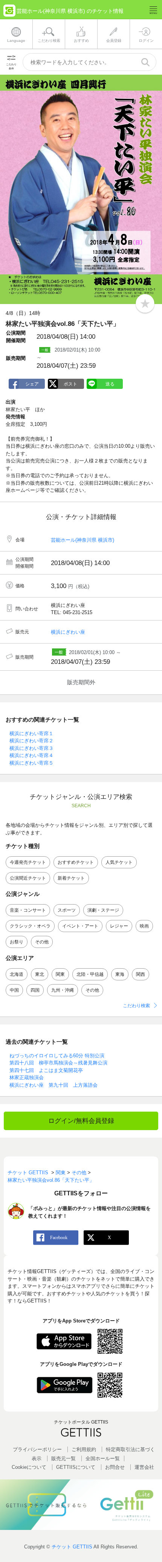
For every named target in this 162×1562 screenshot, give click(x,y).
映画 (144, 926)
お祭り (16, 942)
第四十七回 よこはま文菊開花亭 (46, 1070)
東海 (119, 974)
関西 (140, 974)
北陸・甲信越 (90, 974)
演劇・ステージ (103, 910)
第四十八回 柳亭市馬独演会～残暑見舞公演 (58, 1063)
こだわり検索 (136, 1005)
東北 (39, 974)
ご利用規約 (84, 1449)
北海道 (16, 974)
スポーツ (67, 910)
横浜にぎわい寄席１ (31, 733)
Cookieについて (29, 1467)
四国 (35, 990)
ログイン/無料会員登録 (81, 1120)
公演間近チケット (28, 878)
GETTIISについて (75, 1467)
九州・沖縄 (62, 990)
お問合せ (115, 1467)
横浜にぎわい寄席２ (31, 740)
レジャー (119, 926)
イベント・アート (80, 926)
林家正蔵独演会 (26, 1077)
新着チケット (71, 878)
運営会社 (144, 1467)
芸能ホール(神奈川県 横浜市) (82, 540)
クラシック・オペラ (30, 926)
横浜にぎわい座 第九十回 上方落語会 (53, 1085)
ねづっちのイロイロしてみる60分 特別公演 (56, 1055)
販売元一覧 (63, 1458)
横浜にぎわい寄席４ (31, 755)
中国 (14, 990)
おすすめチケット (76, 862)
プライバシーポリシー (37, 1449)
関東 (60, 974)
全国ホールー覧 (103, 1458)
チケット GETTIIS (72, 1547)
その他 (42, 942)
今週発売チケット (28, 862)
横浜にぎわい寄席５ (31, 763)
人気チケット (119, 862)
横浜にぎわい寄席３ (31, 748)
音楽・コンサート (28, 910)
